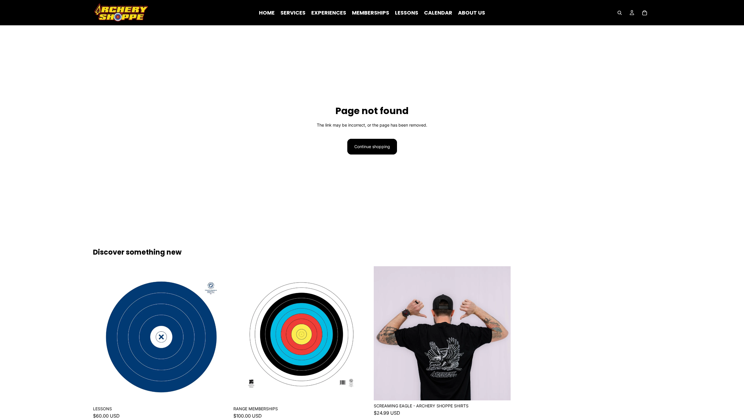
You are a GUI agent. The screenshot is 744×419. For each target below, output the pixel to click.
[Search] (619, 12)
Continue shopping (372, 146)
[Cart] (644, 12)
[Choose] (221, 394)
